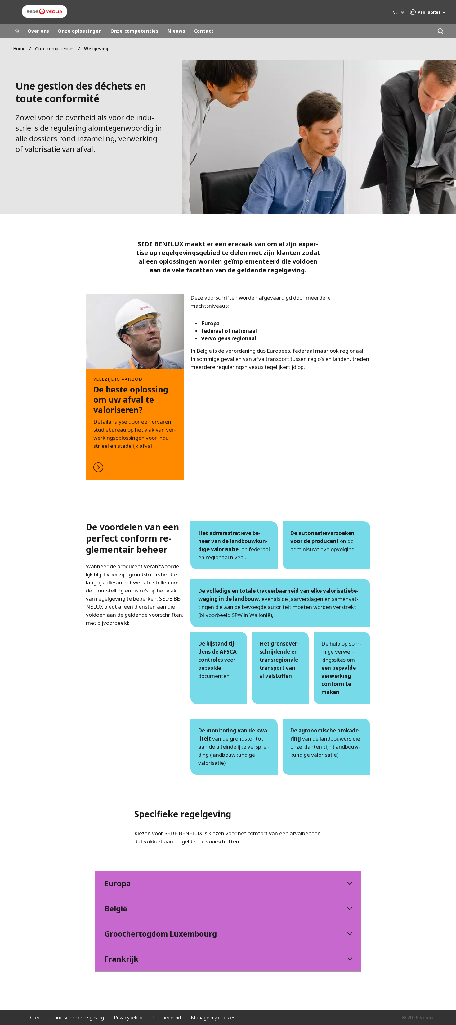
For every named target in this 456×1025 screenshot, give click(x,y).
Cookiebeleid (166, 1017)
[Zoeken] (440, 31)
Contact (204, 31)
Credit (36, 1017)
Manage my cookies (213, 1017)
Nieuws (177, 31)
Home (19, 49)
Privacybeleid (128, 1017)
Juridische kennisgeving (78, 1017)
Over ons (38, 31)
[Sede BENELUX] (44, 12)
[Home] (17, 31)
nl (394, 12)
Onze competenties (134, 31)
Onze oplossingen (79, 31)
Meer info (135, 387)
